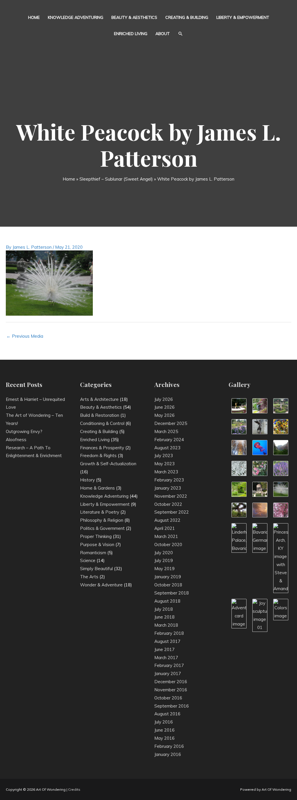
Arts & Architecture (99, 399)
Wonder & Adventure (101, 585)
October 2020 (168, 544)
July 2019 (163, 560)
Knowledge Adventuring (75, 17)
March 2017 (166, 657)
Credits (74, 789)
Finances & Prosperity (102, 447)
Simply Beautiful (96, 568)
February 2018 (169, 633)
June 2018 (164, 617)
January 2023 (167, 488)
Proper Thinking (96, 536)
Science (87, 560)
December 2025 (170, 423)
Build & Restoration (99, 415)
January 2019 (167, 576)
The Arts (89, 576)
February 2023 (169, 480)
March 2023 (166, 471)
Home (34, 17)
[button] (180, 33)
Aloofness (16, 439)
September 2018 (171, 593)
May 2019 (164, 568)
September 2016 (171, 706)
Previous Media (24, 336)
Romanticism (93, 552)
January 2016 (167, 754)
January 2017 (167, 673)
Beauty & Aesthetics (134, 17)
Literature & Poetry (99, 512)
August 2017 (167, 641)
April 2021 (164, 528)
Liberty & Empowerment (242, 17)
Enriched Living (130, 33)
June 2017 (164, 649)
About (162, 33)
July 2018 (163, 609)
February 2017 (169, 665)
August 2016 (167, 714)
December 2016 (170, 681)
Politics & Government (102, 528)
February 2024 (169, 439)
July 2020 (163, 552)
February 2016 (169, 746)
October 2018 (168, 585)
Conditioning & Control (102, 423)
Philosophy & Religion (101, 520)
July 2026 (163, 399)
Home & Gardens (97, 488)
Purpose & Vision (97, 544)
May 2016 (164, 738)
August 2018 (167, 601)
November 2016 (170, 689)
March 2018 (166, 625)
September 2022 (171, 512)
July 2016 (163, 722)
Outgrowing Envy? (24, 431)
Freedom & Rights (98, 455)
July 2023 (163, 455)
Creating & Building (186, 17)
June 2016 (164, 730)
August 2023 (167, 447)
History (87, 480)
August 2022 (167, 520)
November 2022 (170, 496)
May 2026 (164, 415)
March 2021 (166, 536)
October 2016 (168, 698)
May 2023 (164, 463)
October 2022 (168, 504)
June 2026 (164, 407)
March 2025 (166, 431)
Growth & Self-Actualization (108, 463)
